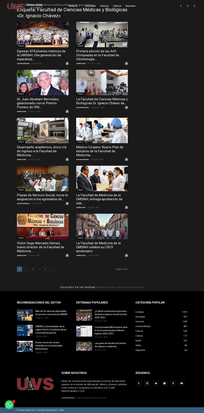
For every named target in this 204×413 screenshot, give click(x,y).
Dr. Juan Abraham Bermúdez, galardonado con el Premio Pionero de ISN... (38, 103)
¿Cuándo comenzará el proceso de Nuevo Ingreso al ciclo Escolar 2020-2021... (111, 314)
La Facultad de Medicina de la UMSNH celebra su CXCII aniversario (98, 247)
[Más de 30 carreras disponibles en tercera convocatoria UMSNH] (25, 315)
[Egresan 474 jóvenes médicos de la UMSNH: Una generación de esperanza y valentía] (43, 34)
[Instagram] (187, 6)
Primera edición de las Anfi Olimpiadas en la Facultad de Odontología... (97, 55)
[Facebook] (180, 6)
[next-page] (52, 269)
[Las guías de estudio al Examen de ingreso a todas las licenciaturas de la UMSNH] (84, 346)
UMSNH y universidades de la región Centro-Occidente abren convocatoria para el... (50, 329)
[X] (194, 6)
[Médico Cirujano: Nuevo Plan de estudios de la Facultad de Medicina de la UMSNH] (102, 130)
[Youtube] (181, 383)
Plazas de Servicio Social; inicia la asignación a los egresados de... (42, 197)
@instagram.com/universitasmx (120, 287)
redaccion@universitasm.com (91, 397)
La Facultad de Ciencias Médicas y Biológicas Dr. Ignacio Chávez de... (102, 101)
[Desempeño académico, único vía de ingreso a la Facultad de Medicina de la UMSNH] (43, 130)
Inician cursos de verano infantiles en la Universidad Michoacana (48, 345)
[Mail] (156, 383)
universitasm (23, 63)
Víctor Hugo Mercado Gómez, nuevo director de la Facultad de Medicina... (40, 247)
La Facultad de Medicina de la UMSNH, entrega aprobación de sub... (99, 199)
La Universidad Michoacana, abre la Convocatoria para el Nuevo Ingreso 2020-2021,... (111, 330)
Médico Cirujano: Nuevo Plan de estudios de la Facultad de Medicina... (99, 151)
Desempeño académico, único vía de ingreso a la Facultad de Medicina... (41, 151)
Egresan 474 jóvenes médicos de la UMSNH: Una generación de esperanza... (41, 55)
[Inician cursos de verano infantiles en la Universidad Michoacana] (25, 346)
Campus (21, 46)
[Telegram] (164, 383)
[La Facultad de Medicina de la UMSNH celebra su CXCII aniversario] (102, 226)
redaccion (81, 63)
